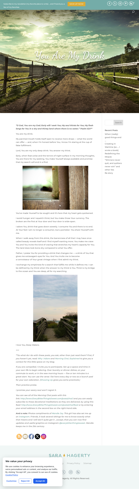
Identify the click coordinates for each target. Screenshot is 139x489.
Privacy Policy (73, 463)
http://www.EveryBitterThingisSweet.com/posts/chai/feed (49, 405)
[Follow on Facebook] (109, 3)
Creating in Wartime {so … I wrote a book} (112, 147)
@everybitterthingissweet (72, 423)
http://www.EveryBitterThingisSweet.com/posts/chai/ (46, 398)
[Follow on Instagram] (120, 3)
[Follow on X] (115, 3)
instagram (24, 416)
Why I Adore (44, 358)
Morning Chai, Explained (67, 358)
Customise (11, 481)
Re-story (109, 173)
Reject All (25, 481)
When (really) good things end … (113, 137)
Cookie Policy (11, 475)
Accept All (40, 481)
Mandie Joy (57, 413)
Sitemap (87, 463)
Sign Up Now (76, 4)
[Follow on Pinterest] (126, 3)
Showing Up (47, 380)
